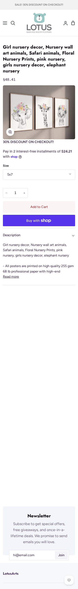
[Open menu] (3, 23)
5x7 (10, 174)
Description (11, 235)
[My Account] (64, 23)
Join (61, 555)
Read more (11, 277)
